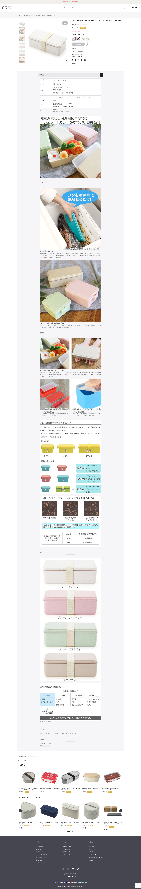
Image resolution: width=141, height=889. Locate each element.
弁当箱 (43, 15)
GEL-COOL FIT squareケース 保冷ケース (49, 823)
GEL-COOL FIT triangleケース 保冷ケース (28, 823)
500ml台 (49, 15)
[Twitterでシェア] (78, 60)
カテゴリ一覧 (27, 15)
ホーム (20, 13)
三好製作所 (80, 52)
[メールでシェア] (85, 60)
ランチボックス (36, 15)
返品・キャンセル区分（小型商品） (61, 111)
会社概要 (91, 846)
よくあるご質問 (67, 846)
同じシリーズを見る (45, 745)
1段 (75, 733)
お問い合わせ (66, 849)
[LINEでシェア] (72, 60)
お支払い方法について (42, 854)
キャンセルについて (41, 857)
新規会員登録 (39, 846)
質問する (74, 63)
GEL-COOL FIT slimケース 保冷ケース (70, 823)
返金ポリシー (92, 854)
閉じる (1, 1)
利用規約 (91, 860)
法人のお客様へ (67, 854)
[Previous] (20, 810)
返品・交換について (41, 860)
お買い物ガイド (40, 849)
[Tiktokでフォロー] (77, 868)
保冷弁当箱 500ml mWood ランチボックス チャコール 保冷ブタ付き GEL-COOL (113, 823)
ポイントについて (41, 863)
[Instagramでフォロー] (68, 868)
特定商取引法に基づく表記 (96, 857)
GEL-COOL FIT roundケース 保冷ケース (91, 823)
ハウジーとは (92, 849)
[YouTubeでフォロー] (73, 868)
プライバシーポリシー (95, 852)
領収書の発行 (66, 852)
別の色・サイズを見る (45, 743)
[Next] (120, 810)
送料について (39, 852)
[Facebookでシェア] (75, 60)
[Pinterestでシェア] (81, 60)
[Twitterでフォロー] (63, 868)
